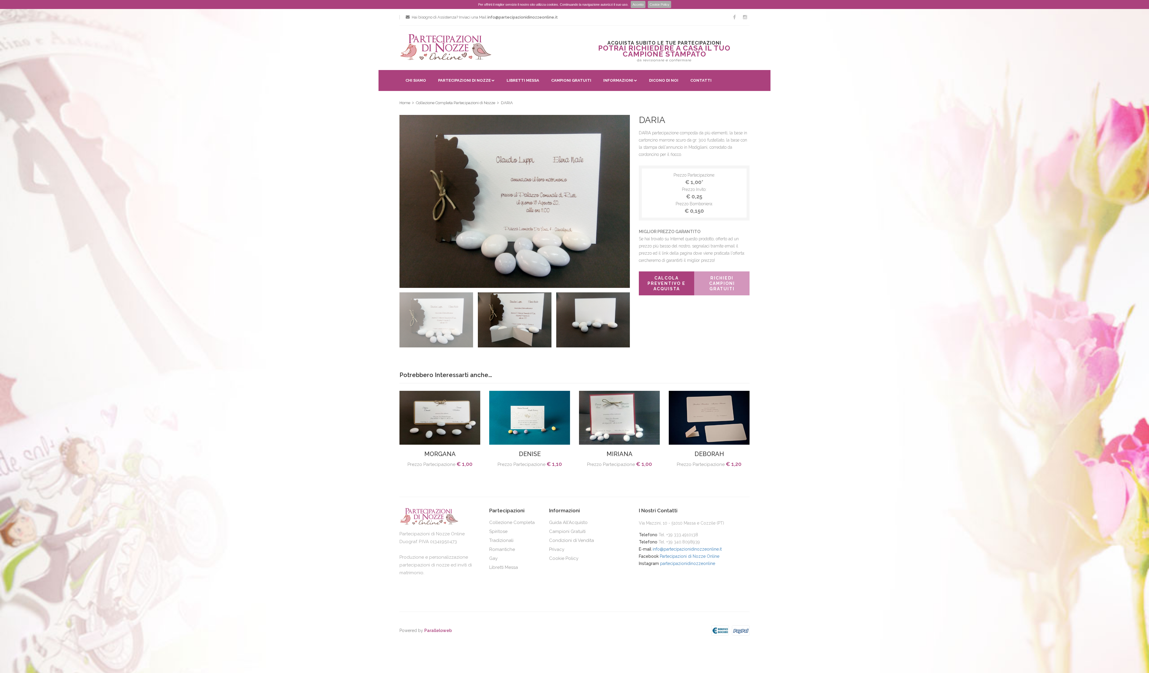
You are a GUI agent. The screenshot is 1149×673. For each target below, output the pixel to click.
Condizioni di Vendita (571, 540)
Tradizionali (501, 540)
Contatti (701, 80)
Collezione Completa (512, 522)
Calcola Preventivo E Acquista (667, 283)
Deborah (709, 454)
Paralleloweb (438, 630)
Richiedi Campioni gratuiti (722, 283)
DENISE (530, 454)
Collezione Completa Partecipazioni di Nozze (455, 103)
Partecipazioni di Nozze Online (689, 556)
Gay (493, 558)
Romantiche (502, 549)
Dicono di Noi (663, 80)
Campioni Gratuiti (571, 80)
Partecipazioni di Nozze (464, 80)
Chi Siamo (415, 80)
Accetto (638, 4)
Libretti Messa (523, 80)
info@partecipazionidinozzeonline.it (687, 549)
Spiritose (498, 531)
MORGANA (440, 454)
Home (404, 103)
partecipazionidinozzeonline (687, 563)
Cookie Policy (659, 4)
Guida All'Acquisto (568, 522)
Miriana (620, 454)
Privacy (556, 549)
